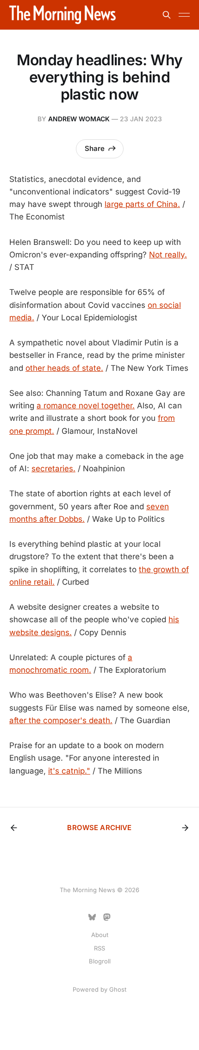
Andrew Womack (79, 119)
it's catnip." (69, 770)
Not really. (168, 254)
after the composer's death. (60, 720)
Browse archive (99, 827)
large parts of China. (142, 204)
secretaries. (53, 468)
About (99, 934)
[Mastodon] (107, 917)
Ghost (117, 989)
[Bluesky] (92, 917)
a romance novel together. (86, 405)
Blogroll (100, 961)
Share (95, 148)
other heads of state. (64, 368)
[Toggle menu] (184, 15)
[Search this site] (167, 15)
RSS (99, 948)
